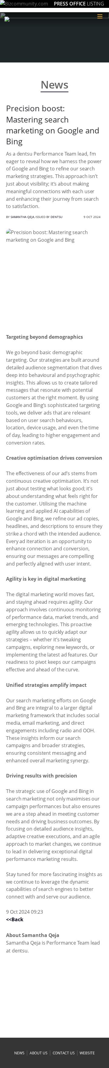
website (87, 1053)
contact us (64, 1053)
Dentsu (56, 217)
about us (39, 1053)
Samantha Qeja (22, 217)
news (19, 1053)
